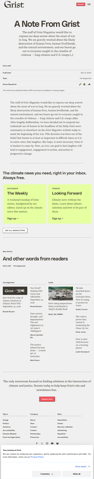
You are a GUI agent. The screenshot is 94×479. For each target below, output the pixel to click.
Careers (33, 430)
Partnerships (35, 434)
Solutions (7, 427)
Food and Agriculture (11, 437)
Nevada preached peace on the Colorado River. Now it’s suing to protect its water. (83, 297)
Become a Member (65, 427)
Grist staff (7, 66)
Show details (80, 466)
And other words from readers (35, 258)
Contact (33, 427)
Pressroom (34, 437)
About (32, 420)
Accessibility (63, 437)
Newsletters (62, 420)
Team (32, 423)
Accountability (9, 430)
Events (60, 423)
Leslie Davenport (82, 352)
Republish (62, 434)
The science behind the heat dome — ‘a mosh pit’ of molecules (38, 350)
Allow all (76, 474)
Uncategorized (85, 78)
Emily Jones (81, 332)
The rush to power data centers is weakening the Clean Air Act (83, 322)
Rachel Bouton (9, 311)
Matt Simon (35, 360)
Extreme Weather (10, 434)
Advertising (62, 430)
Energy (5, 420)
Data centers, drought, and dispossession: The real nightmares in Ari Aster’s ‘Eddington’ (36, 322)
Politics (6, 423)
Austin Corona (82, 309)
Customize (45, 474)
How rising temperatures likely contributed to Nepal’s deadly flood (60, 306)
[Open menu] (89, 4)
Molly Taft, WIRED (55, 314)
